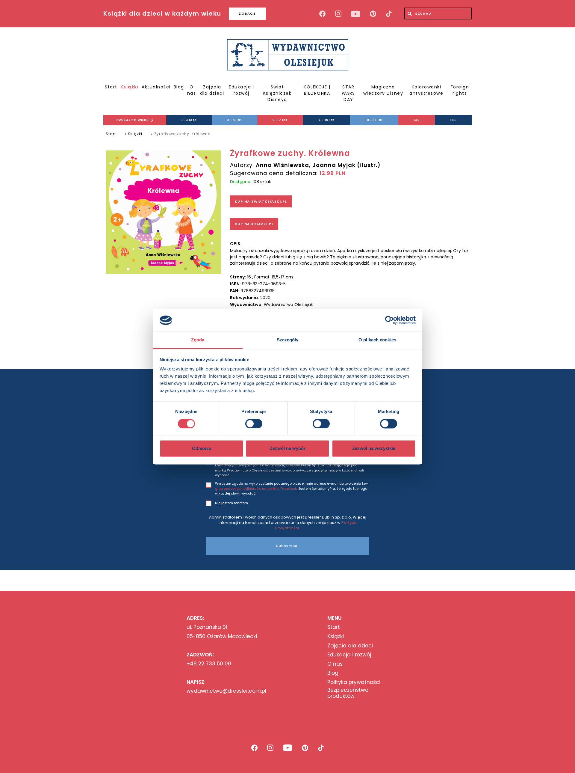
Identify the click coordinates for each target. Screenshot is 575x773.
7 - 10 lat (326, 120)
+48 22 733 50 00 (209, 663)
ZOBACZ (247, 13)
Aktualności (156, 87)
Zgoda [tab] (198, 340)
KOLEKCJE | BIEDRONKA (317, 90)
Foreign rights (460, 90)
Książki (129, 87)
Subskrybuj (287, 545)
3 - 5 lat (234, 120)
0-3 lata (189, 120)
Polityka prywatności (353, 682)
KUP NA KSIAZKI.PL (254, 223)
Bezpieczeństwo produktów (347, 693)
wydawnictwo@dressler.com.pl (226, 690)
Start (111, 87)
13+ (417, 120)
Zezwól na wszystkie (373, 448)
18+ (453, 120)
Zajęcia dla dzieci (212, 90)
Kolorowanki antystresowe (426, 90)
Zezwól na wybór (287, 448)
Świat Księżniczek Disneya (277, 93)
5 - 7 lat (280, 120)
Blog (179, 87)
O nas (191, 90)
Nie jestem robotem (231, 503)
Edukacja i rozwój (241, 90)
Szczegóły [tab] (288, 340)
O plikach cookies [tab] (377, 340)
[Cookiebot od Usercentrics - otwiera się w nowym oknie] (389, 320)
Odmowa (201, 448)
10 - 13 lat (374, 120)
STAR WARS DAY (348, 93)
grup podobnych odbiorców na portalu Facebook (256, 488)
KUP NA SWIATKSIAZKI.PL (261, 201)
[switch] (253, 423)
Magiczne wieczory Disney (383, 90)
